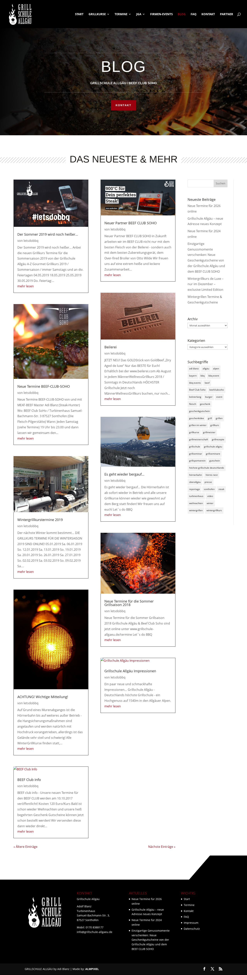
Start (79, 14)
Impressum (191, 923)
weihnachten (196, 503)
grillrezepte (218, 439)
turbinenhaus (196, 496)
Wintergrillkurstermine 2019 (40, 519)
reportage (194, 489)
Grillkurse (97, 14)
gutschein (214, 460)
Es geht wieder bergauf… (124, 474)
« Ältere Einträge (25, 847)
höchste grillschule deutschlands (206, 467)
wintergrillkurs (214, 510)
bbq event (213, 375)
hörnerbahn (195, 475)
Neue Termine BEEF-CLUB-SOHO (43, 386)
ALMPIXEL (92, 969)
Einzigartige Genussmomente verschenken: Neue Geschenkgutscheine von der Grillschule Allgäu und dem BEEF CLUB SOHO (151, 940)
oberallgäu (195, 482)
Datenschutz (192, 928)
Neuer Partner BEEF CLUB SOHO (130, 223)
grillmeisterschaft (198, 439)
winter (210, 503)
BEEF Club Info (29, 779)
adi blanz (194, 368)
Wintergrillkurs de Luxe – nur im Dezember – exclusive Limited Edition (205, 284)
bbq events (195, 382)
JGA (138, 14)
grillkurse (194, 432)
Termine (121, 14)
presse (208, 482)
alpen (216, 368)
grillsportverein (197, 460)
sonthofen (209, 489)
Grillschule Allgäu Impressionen (130, 671)
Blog (182, 14)
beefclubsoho (216, 389)
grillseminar (195, 453)
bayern (193, 375)
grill (210, 418)
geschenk (205, 404)
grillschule (194, 446)
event (219, 396)
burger (208, 396)
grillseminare (213, 453)
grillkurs (214, 425)
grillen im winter (197, 425)
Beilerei (110, 347)
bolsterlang (195, 396)
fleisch (192, 404)
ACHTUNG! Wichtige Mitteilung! (42, 696)
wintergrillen (196, 510)
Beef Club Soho (197, 389)
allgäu (206, 368)
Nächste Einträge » (161, 847)
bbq (202, 375)
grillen (219, 418)
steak (221, 489)
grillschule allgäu (213, 446)
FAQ (193, 14)
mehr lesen (25, 286)
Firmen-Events (161, 14)
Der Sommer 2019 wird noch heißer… (47, 234)
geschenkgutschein (199, 411)
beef (207, 382)
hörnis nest (212, 475)
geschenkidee (196, 418)
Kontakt (208, 14)
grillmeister (209, 432)
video (210, 496)
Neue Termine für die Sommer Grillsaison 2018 (129, 603)
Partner (226, 14)
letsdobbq (31, 241)
